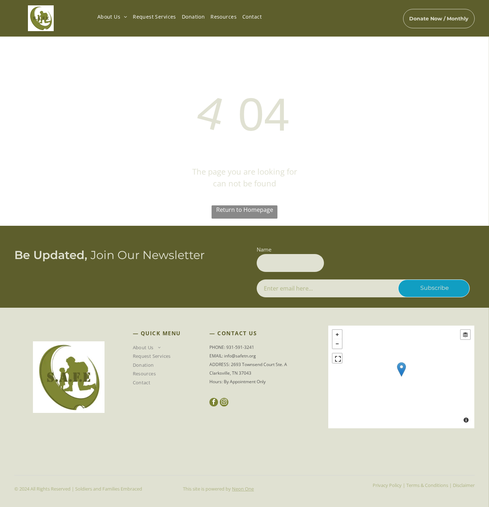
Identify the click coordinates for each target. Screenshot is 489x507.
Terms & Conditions (427, 485)
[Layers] (465, 334)
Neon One (243, 489)
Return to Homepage (244, 210)
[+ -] (401, 377)
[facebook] (213, 403)
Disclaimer (464, 485)
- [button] (337, 343)
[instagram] (224, 403)
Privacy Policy (387, 485)
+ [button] (337, 334)
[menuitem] (112, 16)
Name (264, 249)
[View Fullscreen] (337, 358)
